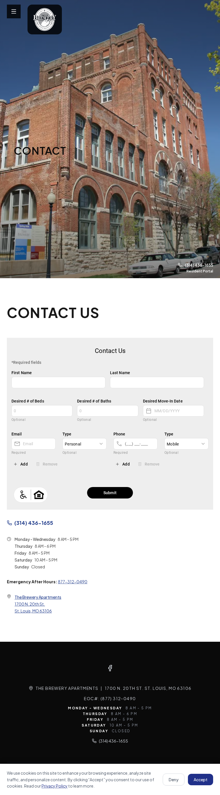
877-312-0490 (72, 581)
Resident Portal (199, 271)
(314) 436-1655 (199, 265)
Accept (200, 779)
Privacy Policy (55, 785)
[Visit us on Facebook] (110, 668)
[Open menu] (14, 11)
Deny (173, 779)
